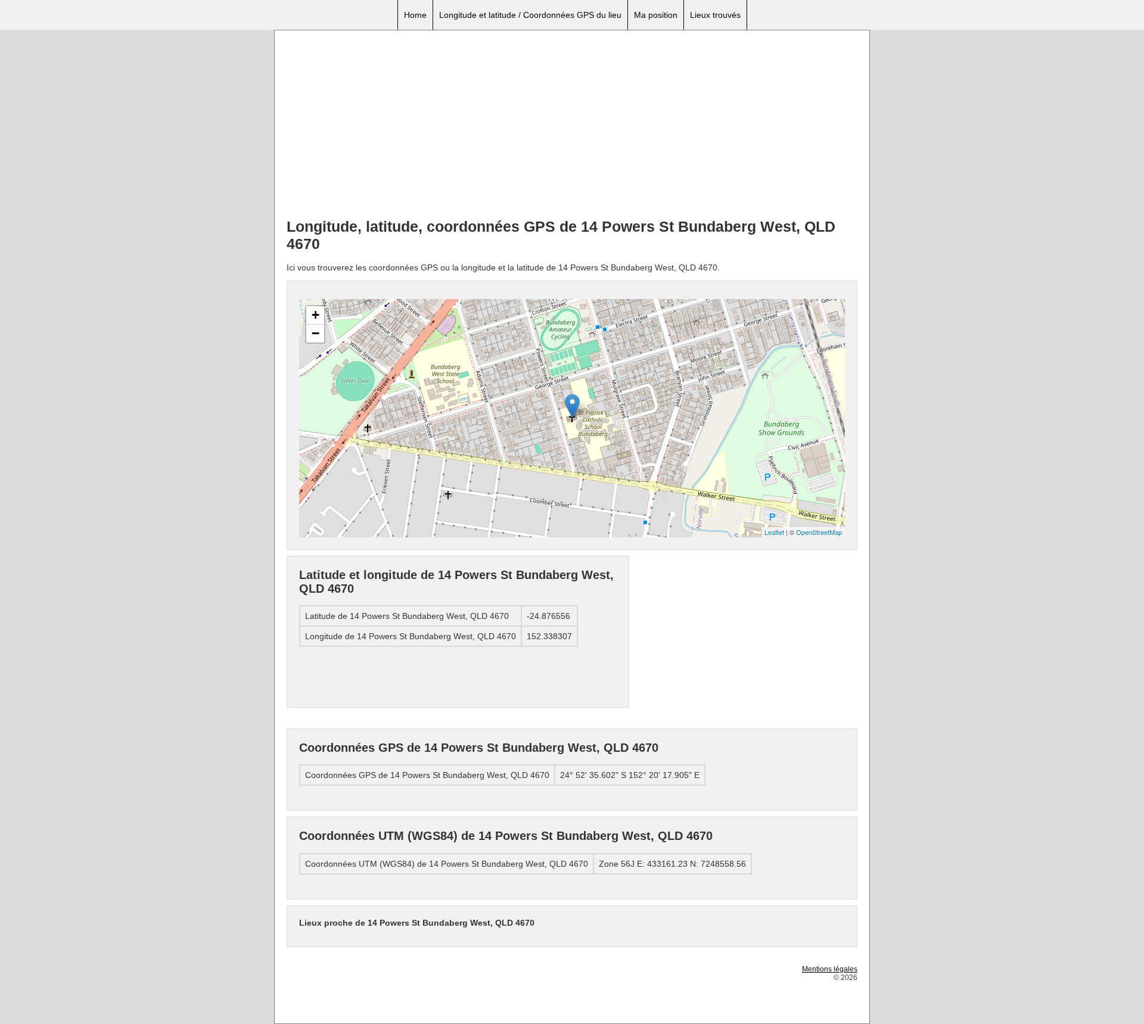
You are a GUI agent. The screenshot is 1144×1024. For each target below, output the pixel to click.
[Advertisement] (572, 125)
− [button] (315, 333)
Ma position (655, 15)
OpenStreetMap (819, 532)
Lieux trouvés (715, 15)
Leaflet (774, 532)
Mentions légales (829, 969)
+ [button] (315, 314)
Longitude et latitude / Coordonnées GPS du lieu (530, 15)
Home (415, 15)
